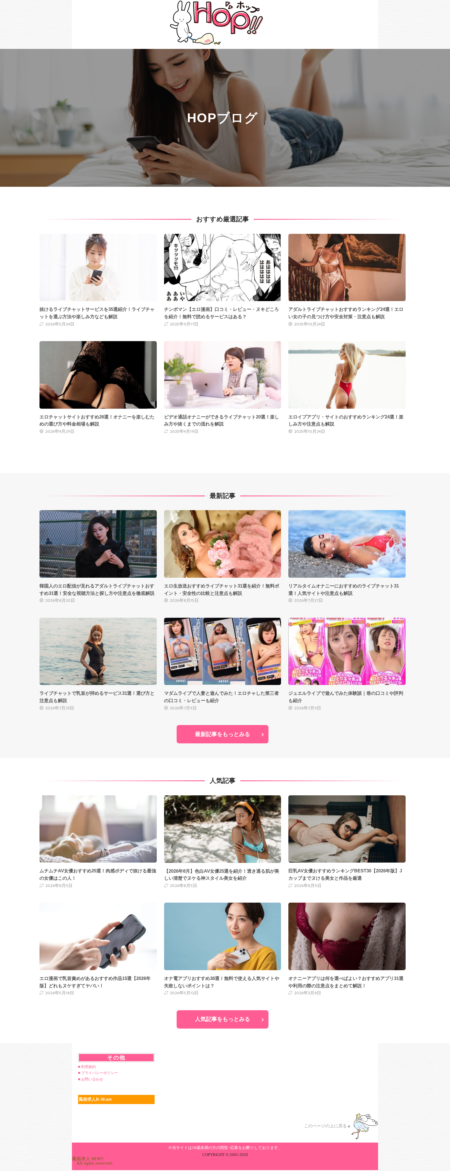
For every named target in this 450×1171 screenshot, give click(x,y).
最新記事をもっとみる (222, 734)
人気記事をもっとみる (222, 1019)
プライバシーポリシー (99, 1073)
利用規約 (88, 1067)
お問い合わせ (92, 1079)
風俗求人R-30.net (95, 1099)
